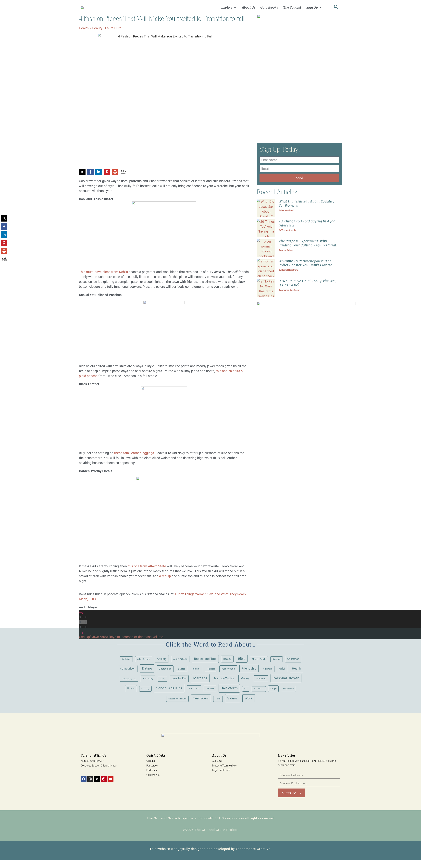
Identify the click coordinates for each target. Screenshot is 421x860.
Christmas (293, 659)
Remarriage (145, 689)
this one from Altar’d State (147, 566)
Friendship (249, 668)
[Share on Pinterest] (107, 172)
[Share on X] (82, 172)
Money (245, 678)
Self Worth (229, 688)
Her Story (148, 678)
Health (296, 668)
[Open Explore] (235, 7)
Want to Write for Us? (92, 760)
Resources (152, 765)
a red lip (165, 576)
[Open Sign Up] (320, 7)
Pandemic (261, 678)
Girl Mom (267, 668)
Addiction (126, 659)
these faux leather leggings (134, 453)
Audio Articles (180, 659)
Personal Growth (286, 678)
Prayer (131, 688)
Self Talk (210, 688)
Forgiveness (228, 668)
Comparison (127, 668)
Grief (282, 668)
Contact (150, 760)
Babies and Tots (205, 659)
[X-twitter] (97, 779)
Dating (147, 668)
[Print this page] (115, 172)
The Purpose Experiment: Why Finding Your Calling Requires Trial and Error (307, 245)
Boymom (276, 659)
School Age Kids (169, 688)
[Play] (81, 613)
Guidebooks (153, 775)
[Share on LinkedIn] (98, 172)
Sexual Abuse (259, 689)
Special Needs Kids (177, 698)
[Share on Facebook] (90, 172)
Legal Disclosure (221, 770)
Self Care (194, 688)
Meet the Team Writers (224, 765)
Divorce (181, 669)
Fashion (196, 668)
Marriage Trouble (224, 678)
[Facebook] (84, 779)
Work (249, 698)
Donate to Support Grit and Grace (98, 765)
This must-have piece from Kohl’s (103, 272)
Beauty (227, 658)
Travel (218, 699)
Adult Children (143, 659)
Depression (165, 668)
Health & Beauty (90, 28)
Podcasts (151, 770)
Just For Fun (179, 678)
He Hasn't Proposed (129, 679)
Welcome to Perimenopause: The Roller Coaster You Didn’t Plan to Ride (305, 265)
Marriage (200, 678)
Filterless (211, 669)
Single (273, 688)
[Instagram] (90, 779)
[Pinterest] (104, 779)
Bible (241, 659)
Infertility (162, 679)
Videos (232, 698)
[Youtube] (110, 779)
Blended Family (259, 659)
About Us (217, 760)
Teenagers (201, 698)
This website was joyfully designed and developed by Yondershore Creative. (210, 849)
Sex (245, 689)
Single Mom (288, 688)
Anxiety (162, 658)
